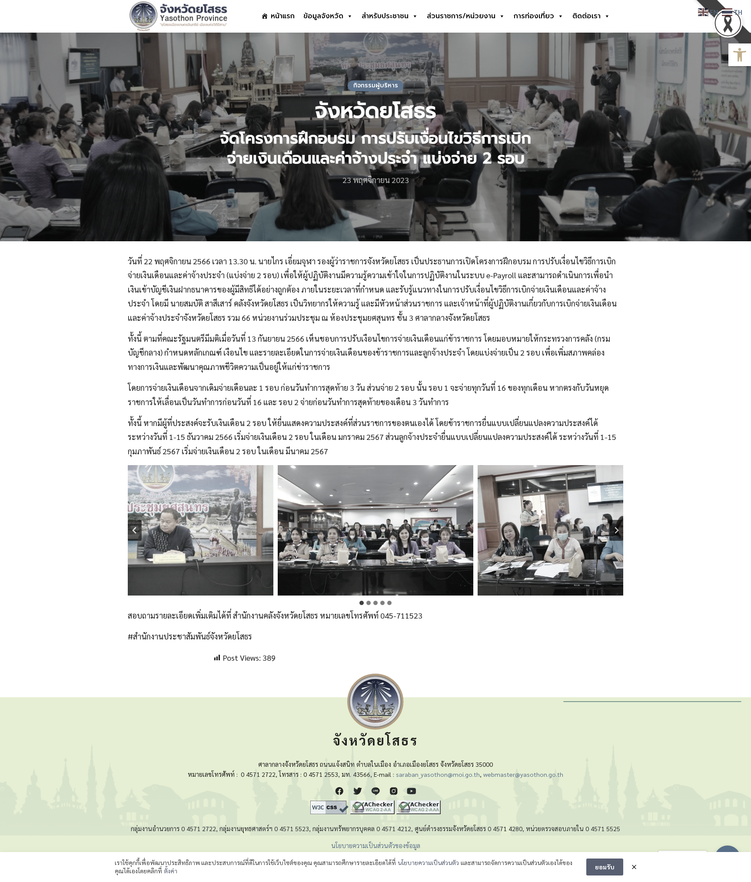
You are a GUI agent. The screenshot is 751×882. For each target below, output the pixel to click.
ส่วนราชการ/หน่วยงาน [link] (461, 16)
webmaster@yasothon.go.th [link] (523, 774)
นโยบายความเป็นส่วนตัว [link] (428, 862)
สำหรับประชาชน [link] (385, 16)
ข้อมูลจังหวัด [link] (323, 16)
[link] (739, 54)
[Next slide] (616, 530)
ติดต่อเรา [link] (586, 16)
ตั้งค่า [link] (170, 871)
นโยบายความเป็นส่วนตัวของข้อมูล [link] (375, 845)
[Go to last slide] (135, 530)
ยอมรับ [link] (605, 867)
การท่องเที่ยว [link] (534, 16)
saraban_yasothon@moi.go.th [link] (438, 774)
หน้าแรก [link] (283, 16)
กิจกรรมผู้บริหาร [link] (375, 85)
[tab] (361, 603)
